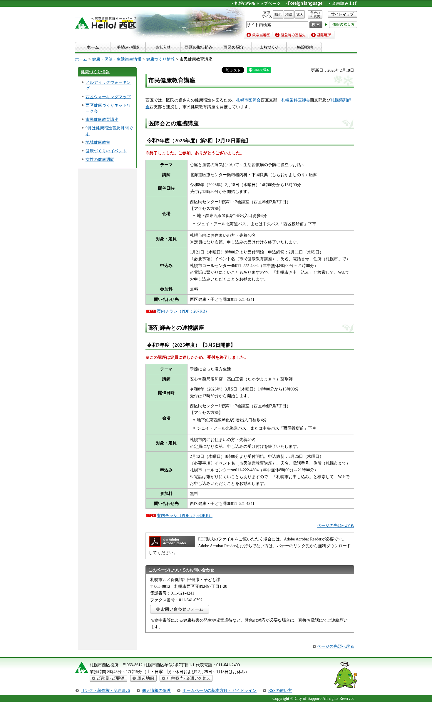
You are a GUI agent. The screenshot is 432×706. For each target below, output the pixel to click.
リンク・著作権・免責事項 (105, 690)
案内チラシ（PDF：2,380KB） (184, 515)
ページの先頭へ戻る (335, 525)
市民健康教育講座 (102, 119)
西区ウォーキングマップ (108, 96)
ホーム (81, 59)
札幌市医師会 (248, 100)
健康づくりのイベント (106, 150)
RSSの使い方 (280, 690)
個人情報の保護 (156, 690)
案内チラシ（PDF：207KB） (183, 311)
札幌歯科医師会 (295, 100)
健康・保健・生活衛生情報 (116, 59)
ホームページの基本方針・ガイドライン (219, 690)
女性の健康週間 (100, 159)
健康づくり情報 (160, 59)
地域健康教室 (98, 142)
